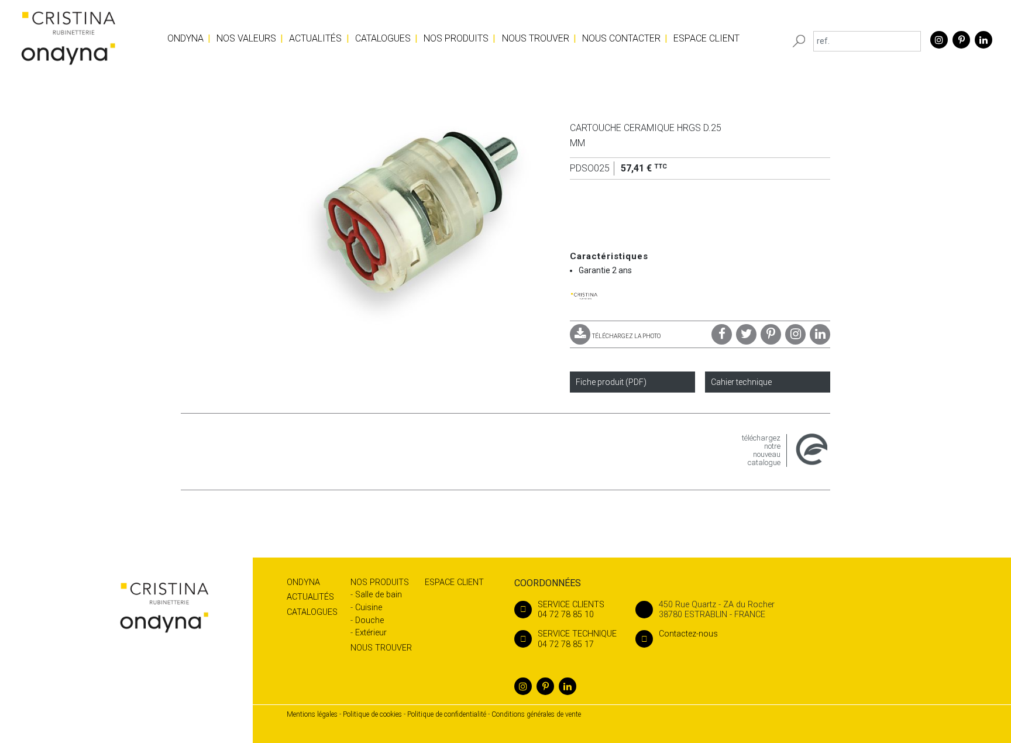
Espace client (706, 38)
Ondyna (185, 38)
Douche (369, 620)
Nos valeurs (246, 38)
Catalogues (383, 38)
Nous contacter (621, 38)
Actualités (315, 38)
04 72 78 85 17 (577, 639)
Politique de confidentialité (446, 714)
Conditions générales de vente (536, 714)
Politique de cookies (372, 714)
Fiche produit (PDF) (611, 382)
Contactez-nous (688, 634)
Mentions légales (312, 714)
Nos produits (456, 38)
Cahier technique (741, 382)
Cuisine (368, 608)
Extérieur (371, 633)
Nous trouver (535, 38)
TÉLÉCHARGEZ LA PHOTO (626, 336)
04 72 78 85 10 (571, 610)
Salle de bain (378, 595)
